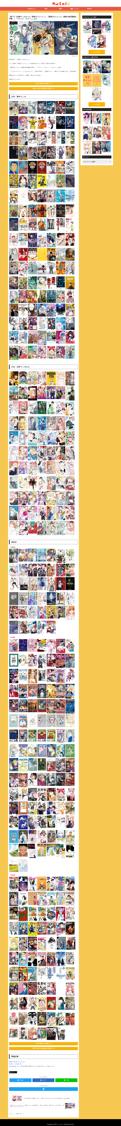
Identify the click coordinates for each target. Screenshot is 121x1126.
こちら (16, 79)
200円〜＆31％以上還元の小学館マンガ (43, 88)
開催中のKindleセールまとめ (17, 1061)
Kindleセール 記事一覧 (15, 1064)
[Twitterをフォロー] (43, 1089)
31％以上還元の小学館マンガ (43, 83)
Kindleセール (13, 1072)
